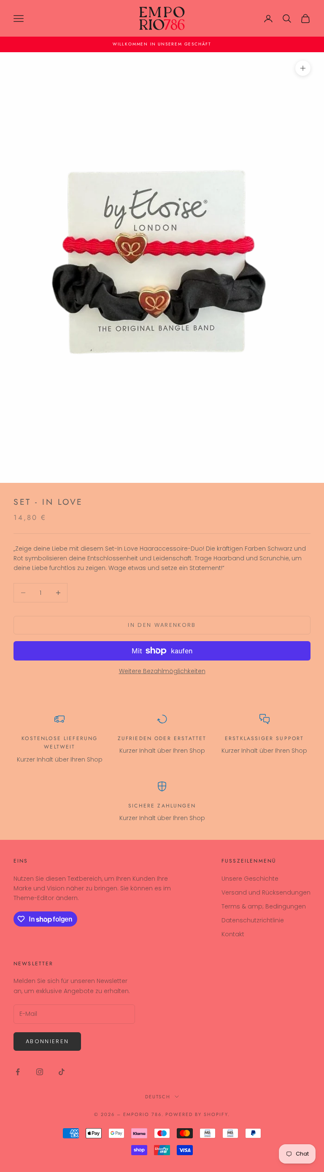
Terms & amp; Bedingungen (263, 906)
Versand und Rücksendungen (265, 892)
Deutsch (158, 1096)
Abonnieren (47, 1041)
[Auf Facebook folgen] (18, 1072)
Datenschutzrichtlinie (252, 920)
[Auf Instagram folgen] (39, 1072)
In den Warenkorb (162, 625)
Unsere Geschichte (249, 878)
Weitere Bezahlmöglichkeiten (162, 671)
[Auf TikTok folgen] (61, 1072)
